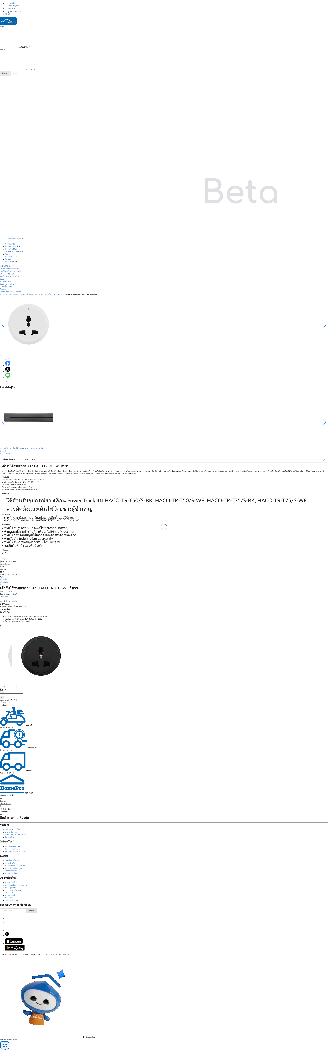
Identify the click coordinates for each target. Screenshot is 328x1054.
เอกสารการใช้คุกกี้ (12, 871)
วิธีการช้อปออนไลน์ (12, 830)
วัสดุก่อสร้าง (4, 289)
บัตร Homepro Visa (12, 849)
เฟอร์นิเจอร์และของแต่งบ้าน (11, 271)
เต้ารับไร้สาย (58, 294)
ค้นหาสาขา (12, 8)
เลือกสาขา (29, 70)
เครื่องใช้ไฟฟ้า (5, 266)
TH (6, 14)
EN (9, 14)
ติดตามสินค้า (10, 837)
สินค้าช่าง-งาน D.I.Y (13, 252)
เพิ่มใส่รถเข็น (5, 703)
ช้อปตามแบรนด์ (11, 246)
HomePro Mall (11, 249)
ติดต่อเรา (8, 898)
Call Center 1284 (11, 900)
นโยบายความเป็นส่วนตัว (15, 866)
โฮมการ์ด (11, 3)
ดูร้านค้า (3, 579)
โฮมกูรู (8, 254)
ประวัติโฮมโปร (11, 882)
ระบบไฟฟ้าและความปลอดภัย (10, 294)
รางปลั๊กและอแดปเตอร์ (30, 294)
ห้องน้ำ (2, 279)
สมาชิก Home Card (12, 846)
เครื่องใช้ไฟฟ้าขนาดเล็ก (9, 269)
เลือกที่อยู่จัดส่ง (22, 47)
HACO (2, 584)
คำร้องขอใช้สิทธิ (11, 873)
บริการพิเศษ (9, 262)
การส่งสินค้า (10, 863)
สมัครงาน (9, 893)
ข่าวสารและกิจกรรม (13, 890)
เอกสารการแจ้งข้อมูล (13, 868)
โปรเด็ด (8, 259)
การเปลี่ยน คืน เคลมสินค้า (15, 835)
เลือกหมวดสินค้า (14, 239)
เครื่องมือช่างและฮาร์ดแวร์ (10, 292)
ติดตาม (31, 911)
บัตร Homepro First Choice (15, 851)
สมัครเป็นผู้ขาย (13, 6)
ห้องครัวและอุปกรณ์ (8, 284)
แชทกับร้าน (4, 582)
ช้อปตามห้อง (10, 244)
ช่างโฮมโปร (10, 257)
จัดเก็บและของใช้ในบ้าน (9, 276)
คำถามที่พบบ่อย (11, 832)
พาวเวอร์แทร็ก (46, 294)
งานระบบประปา (6, 282)
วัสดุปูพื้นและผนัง (6, 287)
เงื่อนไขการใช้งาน (12, 861)
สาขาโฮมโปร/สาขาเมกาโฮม (17, 885)
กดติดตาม (15, 561)
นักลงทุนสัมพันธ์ (11, 888)
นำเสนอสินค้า (10, 895)
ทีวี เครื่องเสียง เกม (7, 274)
